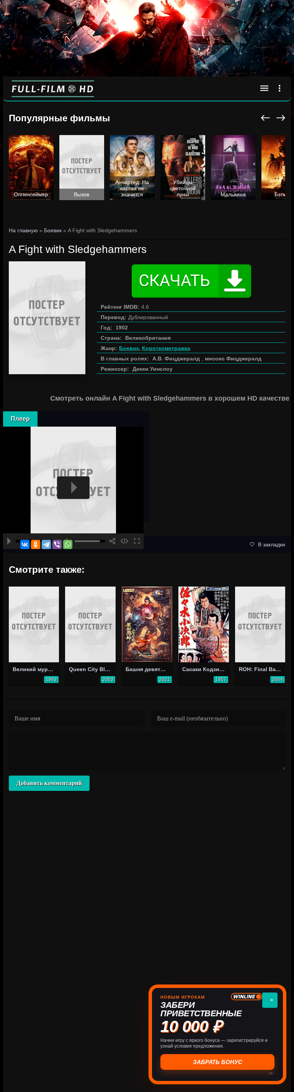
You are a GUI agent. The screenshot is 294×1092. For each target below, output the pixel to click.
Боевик (129, 348)
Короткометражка (166, 348)
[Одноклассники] (35, 544)
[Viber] (57, 544)
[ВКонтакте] (24, 544)
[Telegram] (46, 544)
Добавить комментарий (49, 783)
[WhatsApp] (67, 544)
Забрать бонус (217, 1062)
